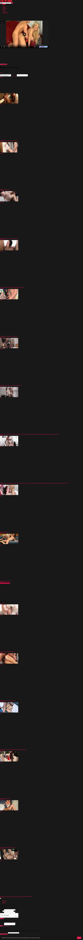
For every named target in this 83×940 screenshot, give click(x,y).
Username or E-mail (4, 932)
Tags (3, 10)
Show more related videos (5, 583)
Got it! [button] (79, 937)
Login (1, 4)
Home (3, 6)
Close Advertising (3, 64)
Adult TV (4, 7)
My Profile (4, 11)
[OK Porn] (6, 1)
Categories (4, 8)
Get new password (3, 934)
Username (2, 909)
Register (4, 4)
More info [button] (38, 937)
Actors (3, 9)
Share (1, 72)
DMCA (3, 902)
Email (1, 911)
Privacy (3, 901)
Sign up (1, 918)
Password (2, 912)
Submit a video (5, 12)
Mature (1, 77)
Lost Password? (6, 925)
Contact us (4, 900)
